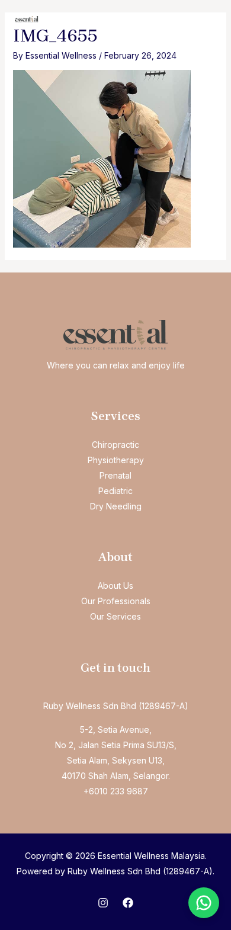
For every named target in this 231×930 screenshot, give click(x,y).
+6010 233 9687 (116, 791)
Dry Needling (116, 506)
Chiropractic (115, 445)
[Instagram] (103, 902)
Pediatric (115, 491)
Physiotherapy (116, 460)
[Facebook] (128, 902)
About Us (115, 586)
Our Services (115, 616)
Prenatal (115, 475)
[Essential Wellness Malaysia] (26, 19)
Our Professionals (115, 601)
